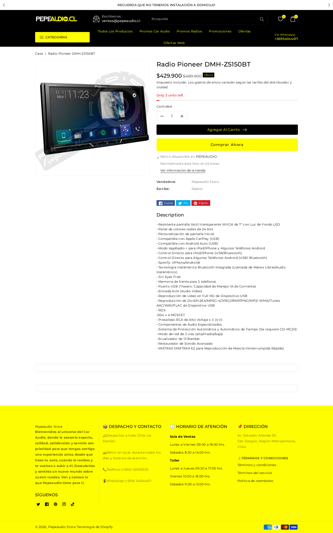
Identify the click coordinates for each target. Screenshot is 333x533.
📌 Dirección (252, 426)
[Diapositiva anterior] (4, 5)
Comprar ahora (227, 144)
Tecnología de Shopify (95, 527)
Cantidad (164, 106)
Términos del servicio (254, 473)
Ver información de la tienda (182, 170)
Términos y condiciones (256, 465)
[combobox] (203, 19)
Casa (39, 54)
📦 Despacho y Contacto (132, 426)
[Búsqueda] (262, 19)
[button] (293, 19)
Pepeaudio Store (62, 527)
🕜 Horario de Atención (198, 426)
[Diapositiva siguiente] (329, 5)
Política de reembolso (255, 481)
